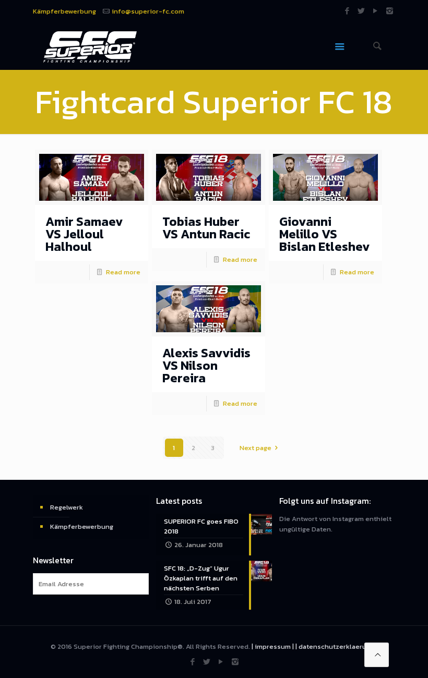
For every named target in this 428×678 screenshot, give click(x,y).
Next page (255, 448)
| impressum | (272, 646)
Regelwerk (66, 507)
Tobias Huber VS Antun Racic (206, 227)
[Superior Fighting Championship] (90, 46)
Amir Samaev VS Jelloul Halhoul (84, 234)
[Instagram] (389, 11)
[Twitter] (361, 11)
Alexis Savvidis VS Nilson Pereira (206, 365)
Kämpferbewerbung (64, 11)
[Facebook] (347, 11)
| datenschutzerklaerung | (336, 646)
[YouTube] (375, 11)
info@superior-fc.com (148, 11)
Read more (123, 272)
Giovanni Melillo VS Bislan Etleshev (324, 234)
